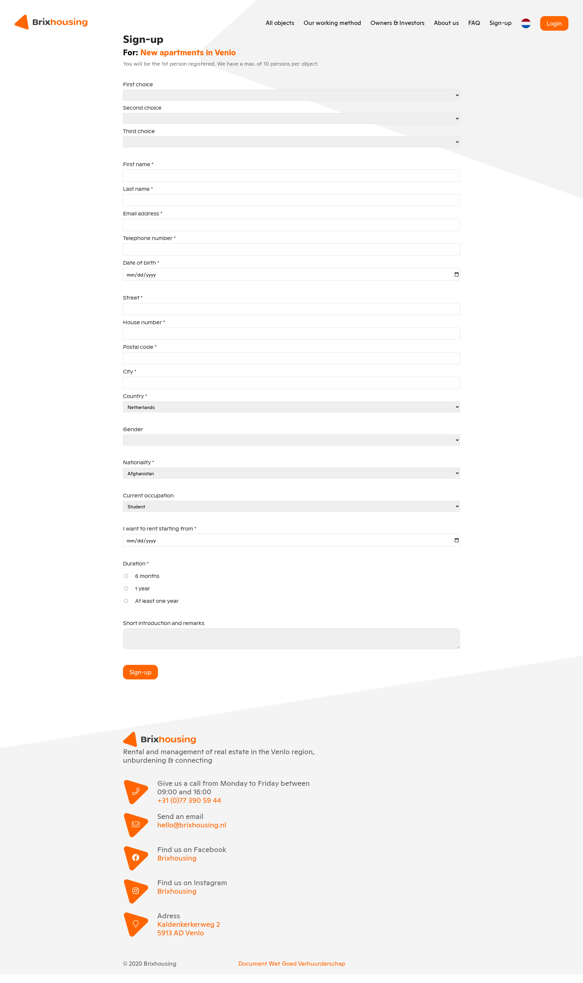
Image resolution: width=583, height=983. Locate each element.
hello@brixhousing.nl (191, 824)
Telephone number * (149, 238)
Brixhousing (176, 857)
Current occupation (148, 495)
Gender (133, 429)
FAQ (474, 22)
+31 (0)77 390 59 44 (189, 800)
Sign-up (500, 22)
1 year (142, 588)
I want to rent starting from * (159, 528)
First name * (138, 164)
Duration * (136, 563)
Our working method (332, 22)
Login (554, 23)
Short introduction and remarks (163, 623)
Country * (135, 396)
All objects (280, 22)
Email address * (142, 213)
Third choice (139, 131)
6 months (147, 576)
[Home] (51, 22)
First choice (138, 84)
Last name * (138, 189)
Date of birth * (141, 263)
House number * (144, 322)
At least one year (157, 601)
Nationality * (138, 462)
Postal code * (140, 347)
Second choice (142, 108)
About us (446, 22)
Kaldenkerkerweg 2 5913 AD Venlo (188, 928)
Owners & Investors (397, 22)
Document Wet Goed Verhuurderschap (291, 963)
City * (129, 371)
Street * (133, 298)
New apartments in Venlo (188, 51)
